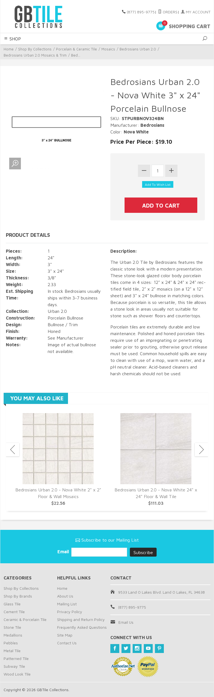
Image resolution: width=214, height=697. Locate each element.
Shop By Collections (35, 49)
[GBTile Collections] (43, 16)
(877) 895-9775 (141, 11)
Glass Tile (12, 603)
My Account (197, 11)
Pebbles (11, 642)
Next (201, 449)
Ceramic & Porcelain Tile (25, 619)
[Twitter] (125, 648)
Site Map (64, 635)
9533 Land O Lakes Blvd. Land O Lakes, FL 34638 (161, 592)
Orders (169, 11)
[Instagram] (137, 648)
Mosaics (108, 49)
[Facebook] (114, 648)
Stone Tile (12, 627)
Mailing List (67, 603)
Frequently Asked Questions (82, 627)
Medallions (13, 635)
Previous (12, 449)
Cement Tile (14, 611)
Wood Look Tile (17, 674)
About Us (65, 596)
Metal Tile (12, 650)
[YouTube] (148, 648)
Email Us (125, 622)
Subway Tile (14, 666)
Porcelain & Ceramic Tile (76, 49)
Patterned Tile (16, 658)
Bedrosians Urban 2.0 (138, 49)
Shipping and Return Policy (81, 619)
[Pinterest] (159, 648)
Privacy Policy (69, 611)
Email (63, 551)
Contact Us (67, 642)
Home (9, 49)
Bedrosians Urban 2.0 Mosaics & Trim (35, 55)
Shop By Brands (18, 596)
